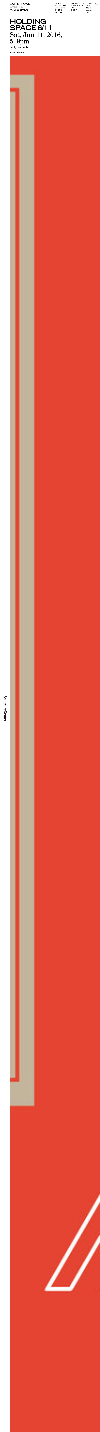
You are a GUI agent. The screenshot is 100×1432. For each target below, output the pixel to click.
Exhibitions (20, 4)
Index (58, 10)
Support (60, 6)
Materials (19, 9)
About (59, 12)
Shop (74, 10)
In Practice (77, 3)
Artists (60, 8)
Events (16, 7)
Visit (58, 3)
